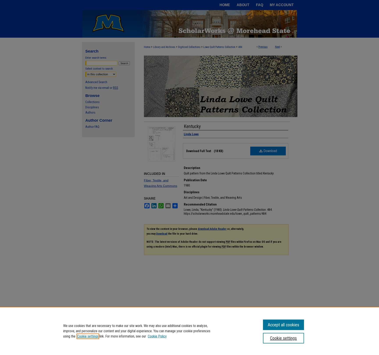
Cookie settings (87, 336)
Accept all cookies (283, 324)
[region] (189, 331)
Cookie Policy (157, 336)
